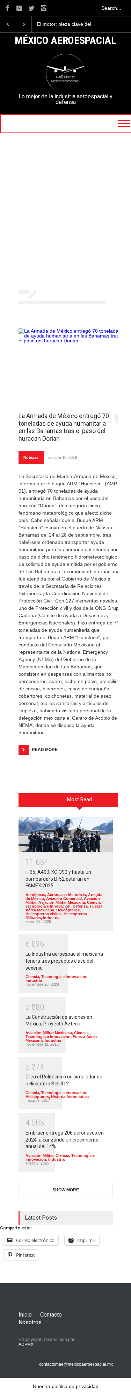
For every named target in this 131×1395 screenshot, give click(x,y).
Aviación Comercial (64, 898)
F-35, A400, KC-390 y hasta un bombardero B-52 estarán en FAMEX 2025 (58, 878)
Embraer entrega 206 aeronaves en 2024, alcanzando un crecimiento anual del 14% (65, 1139)
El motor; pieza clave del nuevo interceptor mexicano (68, 24)
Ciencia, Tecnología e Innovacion (64, 904)
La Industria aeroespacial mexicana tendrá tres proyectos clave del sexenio (64, 960)
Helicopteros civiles (43, 914)
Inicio (25, 1314)
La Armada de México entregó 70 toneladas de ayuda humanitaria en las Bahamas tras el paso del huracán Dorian (64, 427)
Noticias (30, 457)
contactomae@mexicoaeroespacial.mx (76, 1364)
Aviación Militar (39, 1155)
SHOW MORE (65, 1190)
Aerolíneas (35, 895)
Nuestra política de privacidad (66, 1386)
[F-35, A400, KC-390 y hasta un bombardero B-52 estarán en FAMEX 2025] (66, 834)
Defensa (80, 906)
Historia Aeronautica (70, 1096)
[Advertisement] (65, 212)
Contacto (51, 1314)
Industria (51, 918)
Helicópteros (68, 910)
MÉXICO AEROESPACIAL (65, 40)
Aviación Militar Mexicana (61, 902)
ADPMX (26, 1344)
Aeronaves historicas (66, 895)
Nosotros (30, 1322)
